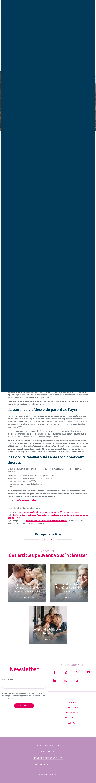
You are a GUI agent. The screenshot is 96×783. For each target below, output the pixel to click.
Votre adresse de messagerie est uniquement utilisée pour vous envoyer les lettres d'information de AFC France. (23, 695)
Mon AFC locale (72, 707)
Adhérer (72, 702)
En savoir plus (27, 597)
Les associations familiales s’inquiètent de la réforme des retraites (48, 512)
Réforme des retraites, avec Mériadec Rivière (46, 521)
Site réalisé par (43, 774)
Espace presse (72, 718)
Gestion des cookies (48, 764)
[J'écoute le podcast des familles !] (66, 681)
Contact (72, 723)
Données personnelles (48, 758)
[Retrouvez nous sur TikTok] (77, 681)
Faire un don (72, 713)
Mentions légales (48, 745)
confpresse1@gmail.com (27, 500)
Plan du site (48, 752)
